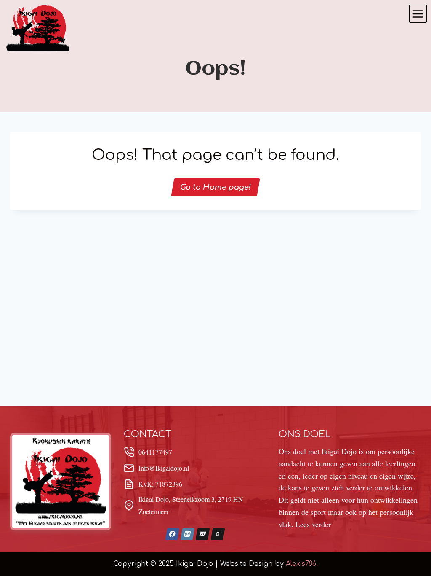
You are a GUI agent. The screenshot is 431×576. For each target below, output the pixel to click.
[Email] (202, 534)
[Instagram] (187, 534)
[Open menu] (418, 13)
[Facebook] (172, 534)
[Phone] (217, 534)
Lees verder (313, 524)
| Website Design (244, 564)
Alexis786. (302, 564)
